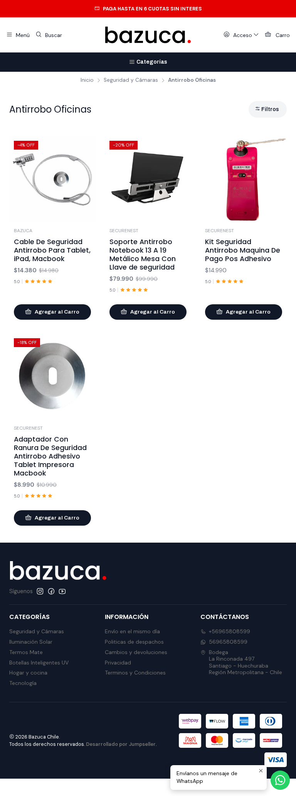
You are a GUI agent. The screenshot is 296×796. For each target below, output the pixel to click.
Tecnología (23, 683)
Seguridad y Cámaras (131, 80)
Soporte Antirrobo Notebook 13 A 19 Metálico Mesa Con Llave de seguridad (142, 254)
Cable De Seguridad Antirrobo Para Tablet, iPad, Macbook (52, 250)
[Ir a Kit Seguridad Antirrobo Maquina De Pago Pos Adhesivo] (243, 179)
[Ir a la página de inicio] (148, 35)
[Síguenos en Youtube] (62, 591)
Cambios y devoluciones (136, 652)
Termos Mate (26, 652)
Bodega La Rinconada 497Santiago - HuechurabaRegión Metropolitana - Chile (245, 662)
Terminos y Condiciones (135, 672)
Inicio (87, 80)
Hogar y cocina (28, 672)
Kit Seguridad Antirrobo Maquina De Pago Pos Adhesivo (242, 250)
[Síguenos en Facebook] (51, 591)
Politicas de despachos (134, 641)
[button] (268, 109)
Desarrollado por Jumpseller (121, 744)
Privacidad (118, 662)
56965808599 (228, 641)
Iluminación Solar (30, 641)
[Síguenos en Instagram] (40, 591)
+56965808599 (229, 631)
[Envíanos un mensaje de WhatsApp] (280, 780)
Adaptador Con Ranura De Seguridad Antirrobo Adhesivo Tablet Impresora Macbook (50, 456)
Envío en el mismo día (132, 631)
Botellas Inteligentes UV (39, 662)
